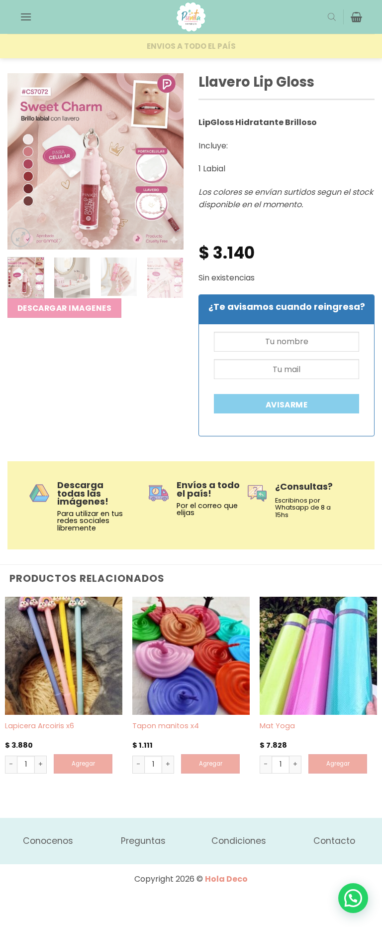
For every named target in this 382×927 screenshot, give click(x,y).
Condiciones (238, 841)
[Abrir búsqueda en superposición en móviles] (332, 17)
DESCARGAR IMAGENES (64, 308)
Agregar (83, 764)
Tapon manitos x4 (165, 726)
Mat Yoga (277, 726)
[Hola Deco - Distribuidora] (191, 17)
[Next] (168, 161)
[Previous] (23, 161)
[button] (26, 16)
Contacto (334, 841)
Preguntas (143, 841)
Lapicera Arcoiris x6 (39, 726)
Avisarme (287, 404)
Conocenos (48, 841)
